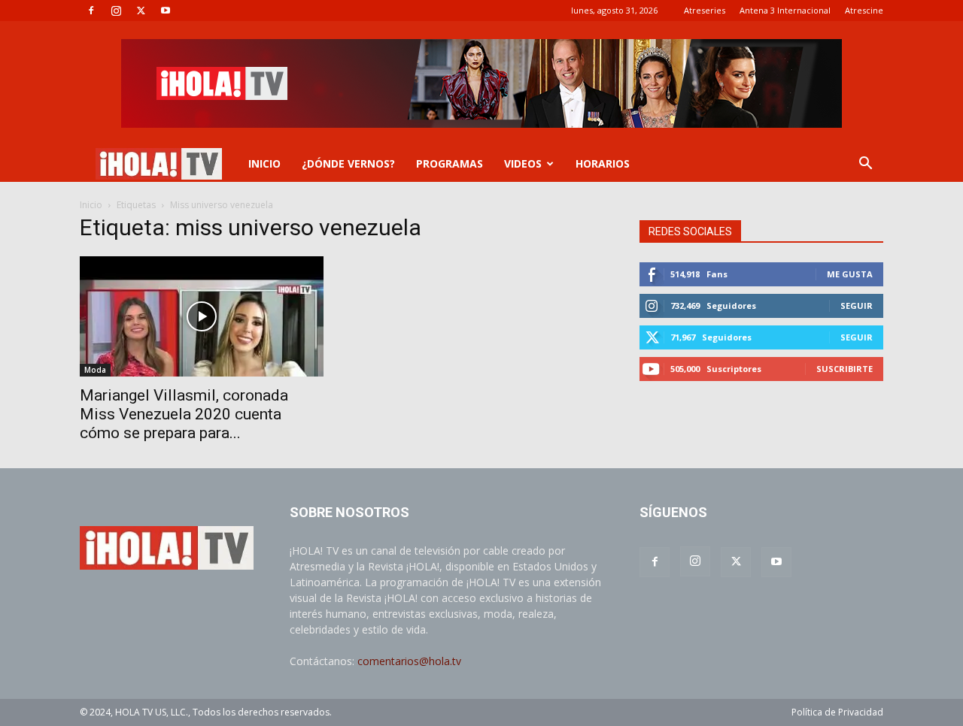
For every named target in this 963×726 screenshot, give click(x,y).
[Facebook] (91, 10)
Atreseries (704, 10)
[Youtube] (165, 10)
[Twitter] (140, 10)
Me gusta (850, 274)
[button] (865, 165)
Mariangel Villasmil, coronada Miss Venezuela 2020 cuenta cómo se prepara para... (184, 414)
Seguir (856, 305)
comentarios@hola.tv (409, 661)
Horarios (603, 163)
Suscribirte (844, 368)
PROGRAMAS (449, 163)
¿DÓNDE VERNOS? (348, 163)
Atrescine (864, 10)
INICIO (264, 163)
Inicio (91, 204)
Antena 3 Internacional (785, 10)
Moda (95, 370)
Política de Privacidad (837, 712)
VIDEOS (523, 163)
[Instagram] (116, 10)
